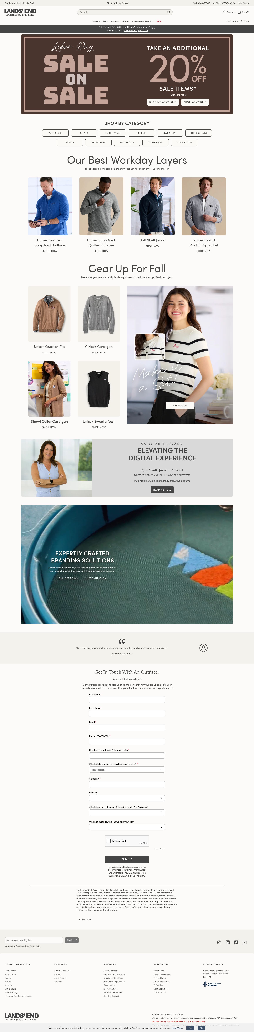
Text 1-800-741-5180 (226, 3)
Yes (190, 1028)
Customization (95, 578)
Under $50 (156, 142)
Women (96, 21)
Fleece (141, 133)
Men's (84, 133)
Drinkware (98, 142)
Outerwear (113, 133)
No (201, 1028)
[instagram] (219, 940)
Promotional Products (143, 21)
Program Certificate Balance (18, 996)
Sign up (72, 940)
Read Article (162, 489)
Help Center (243, 3)
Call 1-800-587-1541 (202, 3)
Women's (55, 133)
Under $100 (184, 142)
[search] (169, 12)
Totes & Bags (198, 133)
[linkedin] (228, 940)
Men (105, 21)
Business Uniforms (120, 21)
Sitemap (179, 1014)
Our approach (69, 578)
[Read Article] (56, 468)
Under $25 (127, 142)
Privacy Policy (35, 946)
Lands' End (28, 3)
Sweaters (169, 133)
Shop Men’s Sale (195, 102)
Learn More (208, 977)
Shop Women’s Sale (162, 102)
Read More (177, 1028)
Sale (159, 21)
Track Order (232, 21)
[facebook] (236, 940)
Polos (69, 142)
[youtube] (244, 940)
